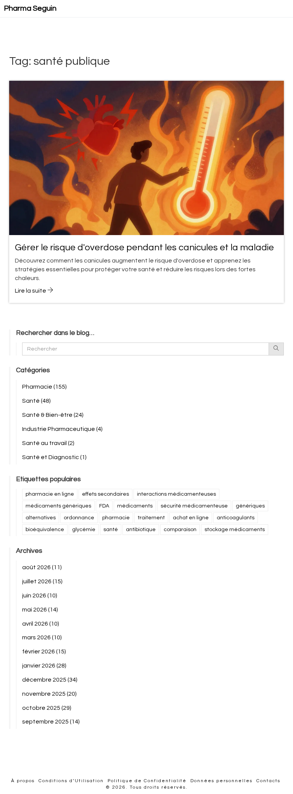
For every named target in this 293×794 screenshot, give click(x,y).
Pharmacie (44, 387)
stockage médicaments (234, 529)
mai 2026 (40, 610)
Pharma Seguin (30, 8)
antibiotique (141, 529)
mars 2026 (42, 637)
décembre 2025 (49, 680)
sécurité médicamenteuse (194, 506)
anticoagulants (235, 517)
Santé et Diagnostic (54, 457)
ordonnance (79, 517)
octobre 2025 (46, 708)
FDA (104, 506)
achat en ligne (191, 517)
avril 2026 (40, 624)
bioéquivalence (45, 529)
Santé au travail (48, 443)
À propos (23, 780)
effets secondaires (105, 494)
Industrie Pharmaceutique (62, 429)
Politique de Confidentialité (147, 780)
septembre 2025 (51, 722)
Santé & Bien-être (53, 415)
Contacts (268, 780)
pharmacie (116, 517)
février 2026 (44, 651)
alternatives (41, 517)
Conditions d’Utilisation (71, 780)
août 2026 (42, 567)
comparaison (180, 529)
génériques (250, 506)
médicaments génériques (58, 506)
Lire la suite (31, 291)
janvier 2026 (44, 666)
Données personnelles (221, 780)
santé (110, 529)
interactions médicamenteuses (176, 494)
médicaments (135, 506)
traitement (151, 517)
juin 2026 (39, 595)
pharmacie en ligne (50, 494)
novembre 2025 (49, 694)
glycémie (83, 529)
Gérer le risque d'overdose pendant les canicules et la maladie (144, 247)
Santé (36, 401)
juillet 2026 (42, 581)
